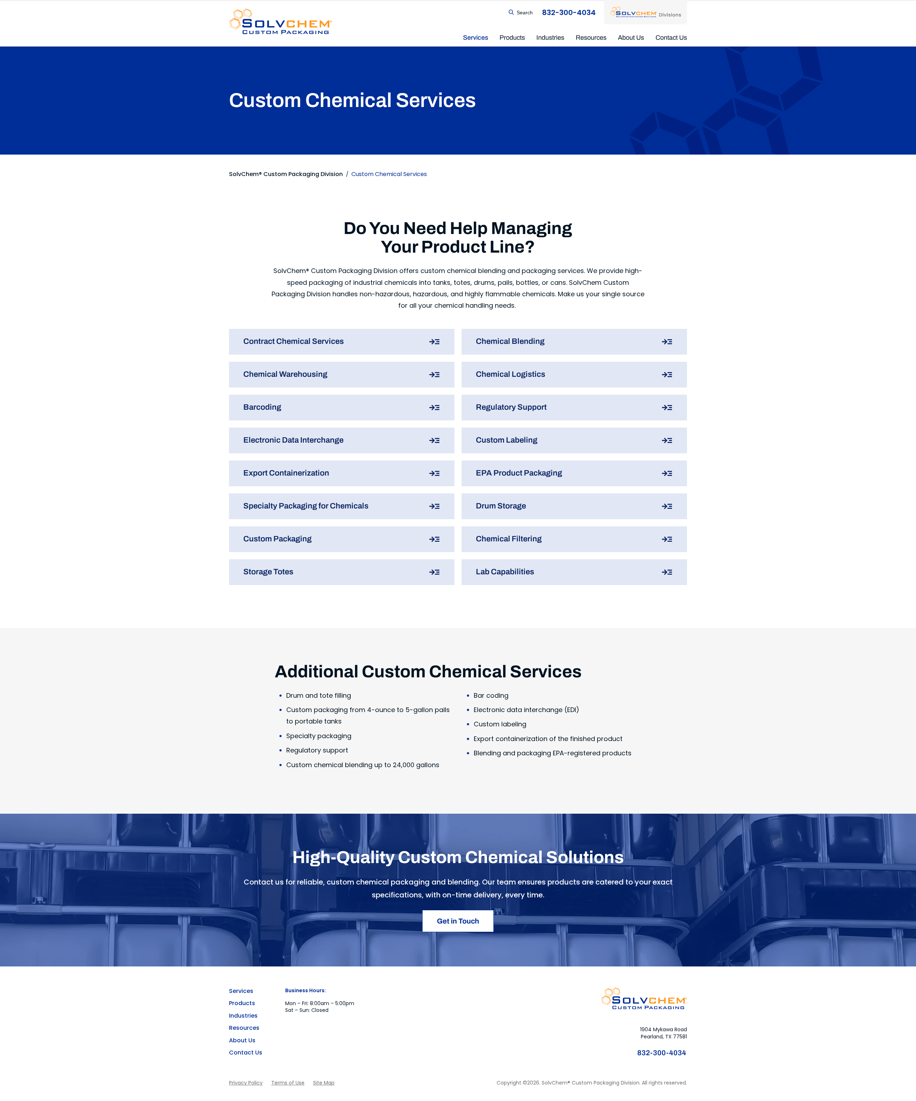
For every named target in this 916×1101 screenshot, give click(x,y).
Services (475, 37)
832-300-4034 (662, 1053)
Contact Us (671, 37)
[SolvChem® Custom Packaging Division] (280, 21)
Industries (550, 37)
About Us (631, 37)
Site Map (324, 1083)
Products (512, 37)
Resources (591, 37)
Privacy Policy (246, 1083)
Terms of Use (287, 1083)
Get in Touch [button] (458, 921)
